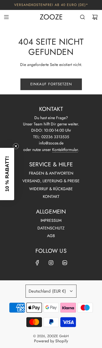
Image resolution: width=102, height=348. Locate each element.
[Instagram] (51, 262)
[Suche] (82, 17)
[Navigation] (6, 17)
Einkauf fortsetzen (51, 84)
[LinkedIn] (64, 262)
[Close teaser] (16, 146)
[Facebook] (37, 262)
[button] (7, 174)
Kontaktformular (65, 149)
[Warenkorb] (95, 17)
